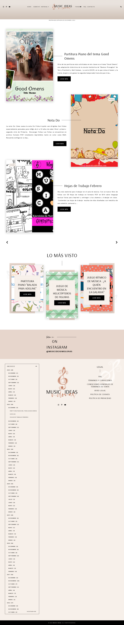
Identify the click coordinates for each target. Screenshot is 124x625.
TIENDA (77, 6)
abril (11, 392)
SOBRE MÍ (36, 6)
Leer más (64, 79)
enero (11, 401)
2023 (10, 370)
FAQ (85, 6)
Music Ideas (57, 622)
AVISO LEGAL (100, 390)
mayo (11, 388)
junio (11, 385)
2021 (10, 449)
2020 (10, 483)
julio (11, 499)
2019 (10, 515)
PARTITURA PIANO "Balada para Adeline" (27, 284)
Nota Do (54, 120)
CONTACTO (91, 6)
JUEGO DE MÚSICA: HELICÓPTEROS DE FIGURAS (62, 291)
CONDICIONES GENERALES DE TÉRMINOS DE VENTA (100, 385)
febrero (12, 398)
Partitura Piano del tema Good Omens (86, 56)
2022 (10, 404)
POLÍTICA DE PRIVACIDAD (100, 398)
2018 (10, 543)
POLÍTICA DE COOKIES (100, 394)
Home (29, 6)
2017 (10, 574)
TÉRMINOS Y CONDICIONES (100, 380)
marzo (11, 395)
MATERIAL (44, 6)
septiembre (13, 382)
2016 (10, 602)
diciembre (13, 373)
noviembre (13, 376)
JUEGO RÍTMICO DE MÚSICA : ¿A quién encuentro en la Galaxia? (96, 285)
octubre (12, 379)
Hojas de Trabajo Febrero (83, 186)
